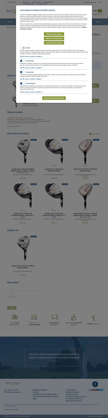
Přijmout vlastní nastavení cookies (54, 98)
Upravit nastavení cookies (54, 43)
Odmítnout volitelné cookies (54, 38)
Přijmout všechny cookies (54, 34)
